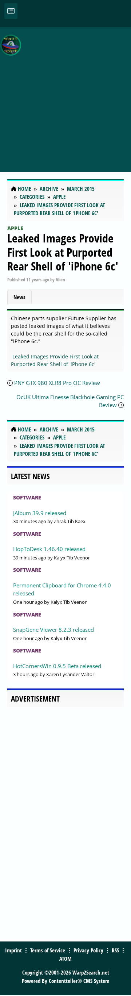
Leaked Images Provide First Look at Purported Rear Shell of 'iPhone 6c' (62, 252)
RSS (115, 950)
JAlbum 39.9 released (39, 513)
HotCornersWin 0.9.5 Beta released (57, 666)
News (19, 297)
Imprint (13, 950)
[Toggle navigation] (11, 11)
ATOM (65, 958)
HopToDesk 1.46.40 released (49, 549)
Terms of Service (47, 950)
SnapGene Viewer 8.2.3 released (53, 629)
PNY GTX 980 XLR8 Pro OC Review (57, 382)
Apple (15, 228)
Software (27, 497)
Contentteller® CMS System (79, 980)
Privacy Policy (88, 950)
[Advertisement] (65, 95)
